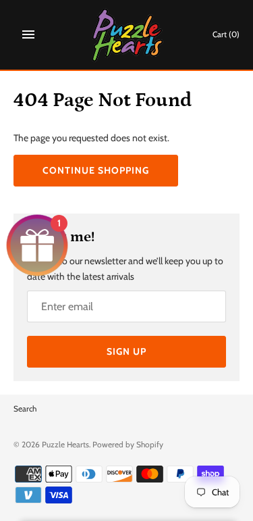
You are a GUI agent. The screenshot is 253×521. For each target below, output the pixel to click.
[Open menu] (28, 34)
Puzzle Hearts (65, 444)
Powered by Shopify (127, 444)
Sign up (126, 351)
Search (24, 409)
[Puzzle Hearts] (126, 35)
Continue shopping (96, 170)
